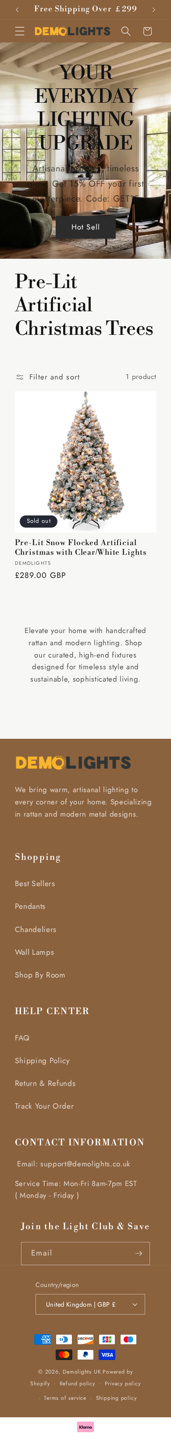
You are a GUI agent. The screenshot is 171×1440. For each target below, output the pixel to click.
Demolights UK (82, 1372)
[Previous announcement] (17, 9)
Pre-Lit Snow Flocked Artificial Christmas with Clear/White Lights (81, 548)
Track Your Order (44, 1106)
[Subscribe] (139, 1253)
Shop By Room (40, 975)
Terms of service (65, 1398)
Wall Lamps (34, 952)
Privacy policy (123, 1384)
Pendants (30, 906)
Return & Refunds (45, 1083)
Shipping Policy (42, 1060)
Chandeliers (36, 929)
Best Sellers (35, 883)
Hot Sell (85, 227)
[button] (19, 31)
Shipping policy (116, 1398)
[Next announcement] (154, 9)
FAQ (22, 1037)
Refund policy (77, 1384)
